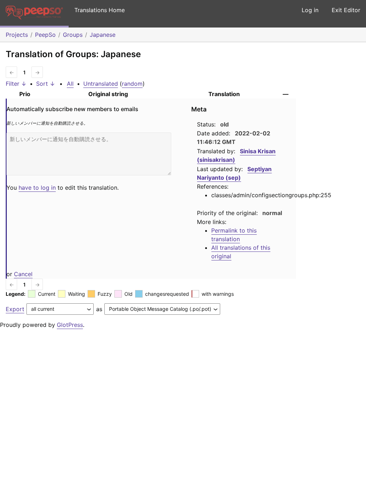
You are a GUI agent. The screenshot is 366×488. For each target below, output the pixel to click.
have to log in (37, 187)
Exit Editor (346, 10)
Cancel (23, 274)
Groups (73, 34)
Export (15, 309)
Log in (310, 10)
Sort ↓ (45, 83)
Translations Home (99, 10)
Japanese (102, 34)
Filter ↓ (16, 83)
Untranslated (100, 83)
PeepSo (45, 34)
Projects (17, 34)
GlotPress (70, 324)
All (70, 83)
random (132, 83)
